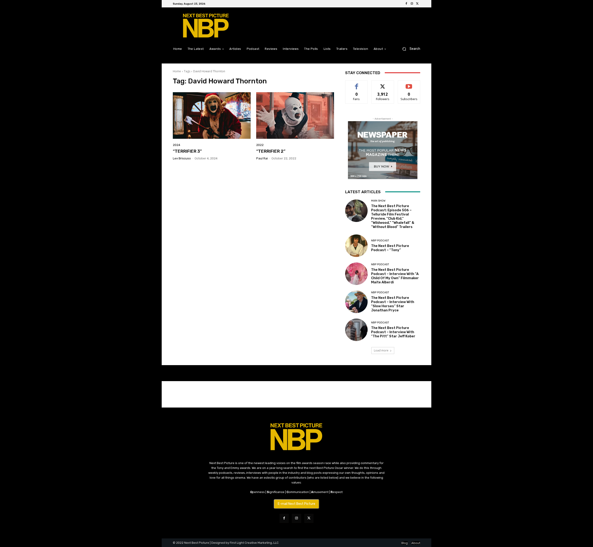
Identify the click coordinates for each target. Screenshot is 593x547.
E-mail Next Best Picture (296, 504)
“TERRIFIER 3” (187, 151)
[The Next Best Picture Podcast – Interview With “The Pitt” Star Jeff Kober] (356, 330)
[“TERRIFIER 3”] (212, 115)
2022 (260, 144)
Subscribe (409, 84)
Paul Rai (262, 158)
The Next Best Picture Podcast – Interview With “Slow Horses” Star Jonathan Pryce (392, 304)
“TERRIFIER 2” (270, 151)
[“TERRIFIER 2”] (295, 115)
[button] (409, 48)
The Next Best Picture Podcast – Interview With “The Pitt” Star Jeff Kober (393, 332)
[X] (417, 3)
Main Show (378, 200)
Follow (382, 84)
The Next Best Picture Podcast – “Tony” (390, 248)
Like (356, 84)
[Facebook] (406, 3)
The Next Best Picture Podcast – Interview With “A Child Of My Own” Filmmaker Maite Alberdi (395, 276)
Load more (381, 350)
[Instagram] (412, 3)
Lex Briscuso (182, 158)
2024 (176, 144)
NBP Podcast (380, 240)
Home (177, 71)
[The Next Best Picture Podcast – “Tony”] (356, 245)
